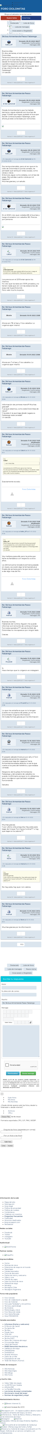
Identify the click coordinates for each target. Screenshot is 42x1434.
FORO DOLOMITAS (13, 8)
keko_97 (8, 45)
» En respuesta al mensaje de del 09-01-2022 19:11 (18, 451)
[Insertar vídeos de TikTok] (30, 1022)
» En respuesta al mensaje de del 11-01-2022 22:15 (18, 750)
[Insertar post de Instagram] (23, 1022)
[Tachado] (15, 1012)
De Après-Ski (9, 1328)
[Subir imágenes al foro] (8, 1019)
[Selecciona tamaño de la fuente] (30, 1012)
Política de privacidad (12, 1208)
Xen (9, 744)
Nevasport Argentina (12, 1290)
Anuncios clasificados (12, 1220)
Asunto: (5, 999)
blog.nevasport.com (12, 1222)
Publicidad (8, 1218)
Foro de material (10, 1302)
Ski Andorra (8, 1308)
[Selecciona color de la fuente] (27, 1012)
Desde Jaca (9, 1332)
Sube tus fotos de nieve (13, 1281)
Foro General (9, 1298)
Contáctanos (9, 1212)
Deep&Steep (9, 1351)
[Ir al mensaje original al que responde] (38, 158)
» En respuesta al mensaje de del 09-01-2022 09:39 (19, 160)
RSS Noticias (9, 1369)
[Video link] (27, 1015)
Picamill (9, 662)
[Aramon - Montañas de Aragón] (18, 1419)
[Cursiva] (8, 1012)
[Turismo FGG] (20, 1425)
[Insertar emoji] (37, 1027)
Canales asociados (11, 1271)
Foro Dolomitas (28, 489)
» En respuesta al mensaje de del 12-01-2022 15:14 (18, 921)
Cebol (9, 254)
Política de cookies (11, 1210)
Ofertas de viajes (10, 1279)
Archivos (11, 1111)
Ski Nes (7, 1330)
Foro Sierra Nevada (11, 1314)
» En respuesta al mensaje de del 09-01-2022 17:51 (19, 261)
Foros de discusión (11, 1273)
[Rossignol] (4, 1419)
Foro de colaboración (12, 1300)
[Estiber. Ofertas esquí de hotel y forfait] (16, 1427)
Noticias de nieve (11, 1265)
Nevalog (7, 1285)
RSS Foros (8, 1375)
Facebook (8, 1233)
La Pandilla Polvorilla (12, 1389)
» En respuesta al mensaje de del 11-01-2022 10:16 (19, 532)
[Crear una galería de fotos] (15, 1022)
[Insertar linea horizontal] (8, 1015)
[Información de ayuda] (37, 1012)
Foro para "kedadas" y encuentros (17, 1304)
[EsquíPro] (8, 1255)
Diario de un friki (10, 1357)
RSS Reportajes (10, 1371)
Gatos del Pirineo (11, 1344)
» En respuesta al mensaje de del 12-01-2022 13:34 (17, 818)
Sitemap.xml (9, 1204)
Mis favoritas (12, 1102)
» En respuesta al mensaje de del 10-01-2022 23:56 (18, 398)
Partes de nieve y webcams (15, 1275)
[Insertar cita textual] (12, 1015)
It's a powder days (11, 1342)
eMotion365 (9, 1387)
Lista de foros (28, 23)
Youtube (7, 1239)
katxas (9, 445)
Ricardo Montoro (11, 1355)
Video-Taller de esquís (12, 1383)
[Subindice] (19, 1012)
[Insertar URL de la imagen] (23, 1015)
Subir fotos (11, 1098)
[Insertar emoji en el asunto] (38, 1003)
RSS (22, 944)
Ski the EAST (9, 1338)
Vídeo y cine (9, 1277)
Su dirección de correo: (10, 991)
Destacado (14, 23)
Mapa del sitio (9, 1202)
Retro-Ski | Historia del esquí (15, 1340)
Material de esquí (11, 1283)
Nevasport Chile (10, 1288)
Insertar (10, 1146)
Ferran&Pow (9, 1353)
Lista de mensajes (22, 27)
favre (9, 859)
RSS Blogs (8, 1373)
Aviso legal (8, 1206)
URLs (10, 1113)
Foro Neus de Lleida (12, 1312)
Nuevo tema (12, 18)
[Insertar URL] (4, 1015)
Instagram (8, 1237)
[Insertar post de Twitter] (27, 1022)
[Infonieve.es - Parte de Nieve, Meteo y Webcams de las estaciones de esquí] (21, 1415)
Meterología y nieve (12, 1310)
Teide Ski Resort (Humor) (14, 1361)
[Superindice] (23, 1012)
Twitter (7, 1235)
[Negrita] (4, 1012)
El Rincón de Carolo (12, 1326)
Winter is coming (11, 1336)
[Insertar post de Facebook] (19, 1022)
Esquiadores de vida (12, 1359)
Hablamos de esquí (11, 1349)
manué (9, 615)
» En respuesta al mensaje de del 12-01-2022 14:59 (18, 865)
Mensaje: (5, 1008)
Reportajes (8, 1269)
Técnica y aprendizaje (12, 1306)
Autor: (4, 984)
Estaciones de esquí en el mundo (17, 1267)
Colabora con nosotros (13, 1214)
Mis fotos (11, 1100)
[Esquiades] (21, 1421)
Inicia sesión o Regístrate (22, 31)
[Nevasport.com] (7, 5)
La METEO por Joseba (13, 1385)
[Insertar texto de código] (15, 1015)
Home (7, 1263)
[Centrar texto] (19, 1015)
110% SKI (8, 1334)
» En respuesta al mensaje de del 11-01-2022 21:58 (19, 704)
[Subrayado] (12, 1012)
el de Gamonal (9, 104)
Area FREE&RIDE (11, 1316)
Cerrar (3, 1146)
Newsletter (8, 1224)
